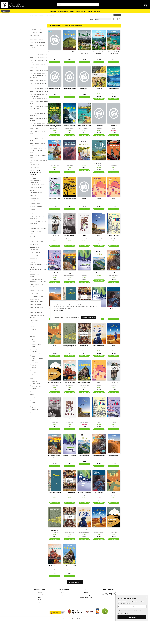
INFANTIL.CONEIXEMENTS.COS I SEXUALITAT (38, 76)
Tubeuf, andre (99, 128)
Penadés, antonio (84, 201)
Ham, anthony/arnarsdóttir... (113, 91)
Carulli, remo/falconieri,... (114, 275)
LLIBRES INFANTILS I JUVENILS (37, 184)
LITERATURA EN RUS (35, 310)
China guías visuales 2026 (99, 272)
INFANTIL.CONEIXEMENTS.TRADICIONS (38, 123)
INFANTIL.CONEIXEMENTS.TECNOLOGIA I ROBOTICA (38, 119)
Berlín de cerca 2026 (54, 161)
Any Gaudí (53, 11)
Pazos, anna (99, 201)
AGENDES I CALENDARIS (36, 187)
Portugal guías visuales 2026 (84, 161)
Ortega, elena (54, 348)
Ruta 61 (54, 345)
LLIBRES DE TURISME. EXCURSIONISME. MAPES (36, 290)
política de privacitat (137, 610)
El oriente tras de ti (99, 125)
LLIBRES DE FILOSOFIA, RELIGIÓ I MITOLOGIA (38, 222)
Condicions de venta (85, 594)
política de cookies (58, 310)
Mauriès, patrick (69, 238)
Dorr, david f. (54, 55)
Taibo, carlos (69, 495)
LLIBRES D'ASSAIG (34, 247)
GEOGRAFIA (33, 178)
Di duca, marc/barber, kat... (84, 55)
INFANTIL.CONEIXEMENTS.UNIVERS (38, 125)
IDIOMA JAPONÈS (34, 35)
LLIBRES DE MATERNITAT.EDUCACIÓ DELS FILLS (38, 269)
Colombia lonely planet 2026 (84, 382)
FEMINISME (33, 27)
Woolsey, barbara (69, 385)
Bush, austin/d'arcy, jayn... (55, 128)
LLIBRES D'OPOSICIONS (36, 192)
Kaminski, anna (69, 55)
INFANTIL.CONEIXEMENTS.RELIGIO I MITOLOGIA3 (38, 114)
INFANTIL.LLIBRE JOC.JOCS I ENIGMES (37, 139)
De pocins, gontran (84, 238)
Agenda (72, 11)
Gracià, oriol (99, 165)
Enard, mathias (55, 201)
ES (131, 4)
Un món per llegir (63, 11)
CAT (128, 4)
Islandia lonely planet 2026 (69, 125)
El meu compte (138, 4)
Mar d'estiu (99, 235)
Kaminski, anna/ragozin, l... (114, 55)
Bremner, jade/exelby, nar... (114, 458)
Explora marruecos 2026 (114, 455)
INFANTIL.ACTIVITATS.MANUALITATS (38, 57)
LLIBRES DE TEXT (34, 165)
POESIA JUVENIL (34, 320)
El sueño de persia (84, 345)
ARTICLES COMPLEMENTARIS (37, 239)
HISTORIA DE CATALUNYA (36, 32)
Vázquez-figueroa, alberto (99, 348)
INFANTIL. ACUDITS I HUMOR (37, 42)
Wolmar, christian (69, 165)
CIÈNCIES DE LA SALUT (36, 198)
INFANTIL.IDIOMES (35, 128)
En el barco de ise (113, 308)
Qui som (83, 11)
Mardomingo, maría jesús (84, 348)
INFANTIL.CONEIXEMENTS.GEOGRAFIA (38, 88)
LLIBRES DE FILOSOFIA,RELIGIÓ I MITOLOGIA (38, 217)
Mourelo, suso (113, 312)
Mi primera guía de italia (114, 235)
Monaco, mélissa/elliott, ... (99, 55)
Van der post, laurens (69, 201)
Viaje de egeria (99, 88)
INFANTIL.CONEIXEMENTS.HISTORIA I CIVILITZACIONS (38, 95)
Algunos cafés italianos (69, 235)
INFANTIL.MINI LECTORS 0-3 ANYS (37, 151)
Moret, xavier (84, 275)
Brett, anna (55, 275)
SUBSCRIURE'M (132, 617)
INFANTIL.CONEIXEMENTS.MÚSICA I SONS (38, 102)
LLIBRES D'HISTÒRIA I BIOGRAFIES (35, 259)
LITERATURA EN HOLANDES (37, 312)
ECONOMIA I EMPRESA (36, 206)
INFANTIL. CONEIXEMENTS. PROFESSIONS (37, 51)
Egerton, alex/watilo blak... (84, 385)
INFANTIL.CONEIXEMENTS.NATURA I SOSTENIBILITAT (38, 107)
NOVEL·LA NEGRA (34, 167)
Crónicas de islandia (54, 235)
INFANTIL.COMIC (34, 67)
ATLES (31, 176)
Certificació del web (86, 595)
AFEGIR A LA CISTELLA (54, 61)
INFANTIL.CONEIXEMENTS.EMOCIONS (38, 86)
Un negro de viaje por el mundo (54, 51)
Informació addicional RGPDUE (85, 597)
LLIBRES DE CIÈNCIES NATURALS (35, 232)
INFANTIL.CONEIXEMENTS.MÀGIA (38, 99)
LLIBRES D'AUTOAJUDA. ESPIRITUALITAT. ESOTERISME (38, 280)
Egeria (99, 91)
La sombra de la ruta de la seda (54, 382)
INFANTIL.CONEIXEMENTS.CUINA (38, 80)
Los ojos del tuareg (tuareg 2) (99, 345)
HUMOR (32, 276)
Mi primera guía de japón (55, 272)
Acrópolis (84, 198)
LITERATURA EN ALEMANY (37, 307)
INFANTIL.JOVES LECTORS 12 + (38, 136)
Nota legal (86, 592)
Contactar (63, 595)
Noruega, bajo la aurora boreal (84, 272)
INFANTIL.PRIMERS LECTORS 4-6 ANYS (38, 161)
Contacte (97, 11)
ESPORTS (32, 236)
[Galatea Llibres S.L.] (12, 5)
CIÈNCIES (32, 209)
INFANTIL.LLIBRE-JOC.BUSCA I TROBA (37, 144)
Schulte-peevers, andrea (54, 165)
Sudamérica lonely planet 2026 (84, 125)
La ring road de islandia (114, 88)
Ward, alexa (113, 238)
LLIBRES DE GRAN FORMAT (37, 241)
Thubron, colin (55, 385)
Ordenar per (91, 19)
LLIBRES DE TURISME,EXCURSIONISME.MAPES (38, 263)
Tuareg (113, 345)
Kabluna (84, 235)
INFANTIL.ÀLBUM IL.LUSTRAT (37, 65)
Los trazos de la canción (114, 161)
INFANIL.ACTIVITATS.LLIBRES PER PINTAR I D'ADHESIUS (37, 39)
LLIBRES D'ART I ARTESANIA (37, 226)
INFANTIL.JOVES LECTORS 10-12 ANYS (38, 132)
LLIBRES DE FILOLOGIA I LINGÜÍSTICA (36, 213)
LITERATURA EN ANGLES (36, 301)
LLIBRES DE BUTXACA (35, 274)
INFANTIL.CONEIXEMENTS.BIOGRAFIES (38, 73)
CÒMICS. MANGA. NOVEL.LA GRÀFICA (37, 285)
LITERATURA (33, 195)
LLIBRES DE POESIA (35, 252)
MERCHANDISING (34, 299)
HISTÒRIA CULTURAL (35, 29)
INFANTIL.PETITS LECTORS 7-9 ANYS (38, 156)
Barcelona (99, 198)
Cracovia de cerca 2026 (69, 51)
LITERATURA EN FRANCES (36, 304)
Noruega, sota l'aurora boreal (84, 492)
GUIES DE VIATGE (34, 182)
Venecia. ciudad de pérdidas (55, 492)
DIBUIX (31, 323)
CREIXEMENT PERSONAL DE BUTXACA (37, 316)
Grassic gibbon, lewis (69, 348)
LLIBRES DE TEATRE (35, 255)
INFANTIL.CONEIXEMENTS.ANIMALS (38, 70)
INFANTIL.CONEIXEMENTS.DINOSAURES (38, 83)
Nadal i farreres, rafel (99, 238)
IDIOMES (32, 190)
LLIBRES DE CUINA (34, 293)
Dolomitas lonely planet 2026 (113, 272)
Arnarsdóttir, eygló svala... (69, 128)
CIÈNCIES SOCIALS (35, 203)
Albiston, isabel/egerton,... (84, 128)
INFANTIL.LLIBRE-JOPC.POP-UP (38, 148)
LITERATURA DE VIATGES (35, 180)
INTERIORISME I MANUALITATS (38, 228)
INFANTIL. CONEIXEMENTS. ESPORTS (37, 46)
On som (90, 11)
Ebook (78, 11)
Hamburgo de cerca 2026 (69, 382)
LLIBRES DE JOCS (34, 250)
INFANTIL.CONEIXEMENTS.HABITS (38, 91)
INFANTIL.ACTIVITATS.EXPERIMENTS (38, 54)
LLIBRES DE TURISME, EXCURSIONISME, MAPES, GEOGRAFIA (36, 172)
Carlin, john (54, 238)
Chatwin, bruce (114, 165)
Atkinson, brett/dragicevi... (69, 275)
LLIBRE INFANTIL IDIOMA (36, 296)
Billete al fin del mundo (69, 161)
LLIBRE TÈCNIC (34, 201)
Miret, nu (113, 128)
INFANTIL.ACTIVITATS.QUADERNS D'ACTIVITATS (38, 61)
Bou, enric (55, 495)
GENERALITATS (34, 244)
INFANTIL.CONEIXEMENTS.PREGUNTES (38, 111)
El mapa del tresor (114, 125)
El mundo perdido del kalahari (69, 198)
